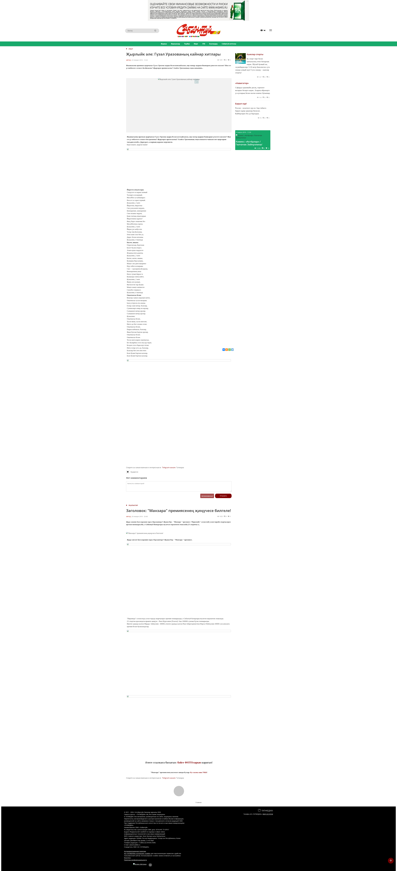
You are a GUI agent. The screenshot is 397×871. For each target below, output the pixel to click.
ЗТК (203, 44)
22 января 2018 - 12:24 (140, 60)
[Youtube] (260, 30)
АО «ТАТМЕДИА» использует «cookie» (137, 853)
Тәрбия (187, 44)
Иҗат (196, 44)
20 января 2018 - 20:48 (140, 516)
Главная (198, 802)
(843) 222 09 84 (268, 814)
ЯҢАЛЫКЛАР (133, 505)
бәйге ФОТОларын (189, 762)
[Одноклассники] (226, 349)
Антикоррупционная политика (135, 851)
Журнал (164, 44)
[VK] (263, 30)
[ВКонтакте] (223, 349)
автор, (128, 60)
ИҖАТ (131, 49)
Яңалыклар (175, 44)
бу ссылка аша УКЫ (198, 772)
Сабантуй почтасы (229, 44)
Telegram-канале (169, 467)
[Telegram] (232, 349)
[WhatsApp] (229, 349)
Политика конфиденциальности (135, 860)
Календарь (213, 44)
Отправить (223, 496)
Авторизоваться (207, 496)
